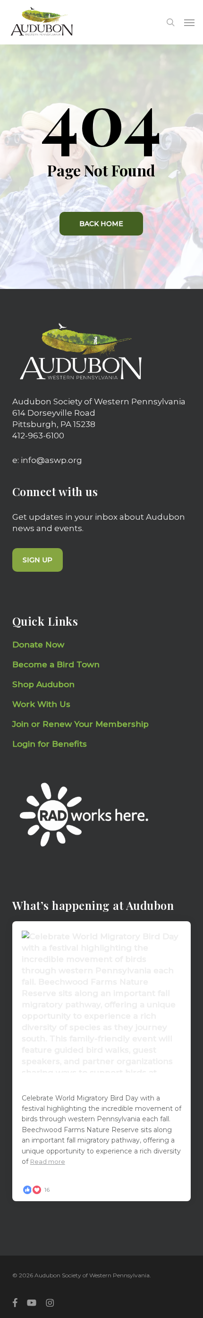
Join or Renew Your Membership (80, 724)
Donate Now (38, 644)
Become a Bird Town (57, 664)
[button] (189, 22)
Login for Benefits (49, 744)
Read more (47, 1161)
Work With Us (41, 704)
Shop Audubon (43, 684)
